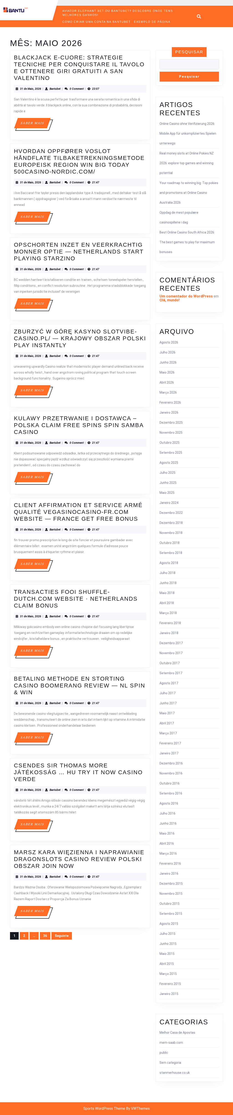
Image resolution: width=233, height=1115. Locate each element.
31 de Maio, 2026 (30, 88)
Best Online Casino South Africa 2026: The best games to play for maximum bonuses (187, 242)
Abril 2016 (167, 843)
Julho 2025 (167, 472)
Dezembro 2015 (171, 883)
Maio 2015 (167, 954)
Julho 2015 (167, 934)
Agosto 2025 (169, 462)
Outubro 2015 (170, 903)
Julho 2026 (167, 352)
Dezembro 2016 (171, 763)
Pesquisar (189, 52)
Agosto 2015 (169, 923)
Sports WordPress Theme (104, 1108)
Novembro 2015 (171, 893)
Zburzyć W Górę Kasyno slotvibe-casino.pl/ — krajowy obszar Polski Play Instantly (80, 338)
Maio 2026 (167, 372)
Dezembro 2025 (171, 422)
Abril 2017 (167, 723)
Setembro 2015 (171, 913)
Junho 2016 (168, 823)
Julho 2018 (167, 573)
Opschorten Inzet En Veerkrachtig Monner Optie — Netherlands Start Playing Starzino (79, 251)
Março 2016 (168, 853)
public (164, 1052)
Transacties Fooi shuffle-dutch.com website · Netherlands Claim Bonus (76, 599)
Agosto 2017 (169, 683)
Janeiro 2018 (169, 633)
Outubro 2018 (170, 543)
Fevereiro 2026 (170, 402)
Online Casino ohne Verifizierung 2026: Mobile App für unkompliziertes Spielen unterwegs (188, 133)
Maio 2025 (167, 493)
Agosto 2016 (169, 803)
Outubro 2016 (170, 783)
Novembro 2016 (171, 773)
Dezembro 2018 (171, 523)
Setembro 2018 (171, 553)
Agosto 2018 (169, 563)
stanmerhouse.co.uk (175, 1072)
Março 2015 (168, 974)
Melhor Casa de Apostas (177, 1032)
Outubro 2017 (170, 663)
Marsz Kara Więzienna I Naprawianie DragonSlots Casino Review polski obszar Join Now (79, 859)
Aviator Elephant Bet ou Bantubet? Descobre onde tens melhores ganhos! (117, 13)
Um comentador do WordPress (186, 296)
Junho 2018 (168, 583)
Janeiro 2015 (169, 994)
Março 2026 (168, 392)
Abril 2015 (167, 964)
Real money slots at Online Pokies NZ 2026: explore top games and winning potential (187, 163)
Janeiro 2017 (169, 753)
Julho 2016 (167, 813)
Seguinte (61, 936)
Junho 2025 (168, 482)
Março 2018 (168, 613)
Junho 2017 (168, 703)
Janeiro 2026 (169, 412)
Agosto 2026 (169, 342)
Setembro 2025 (171, 452)
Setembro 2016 (171, 793)
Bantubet (55, 88)
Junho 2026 (168, 362)
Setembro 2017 (171, 673)
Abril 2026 (167, 382)
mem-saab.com (171, 1042)
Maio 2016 (167, 833)
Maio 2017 (167, 713)
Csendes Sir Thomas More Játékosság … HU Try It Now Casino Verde (78, 772)
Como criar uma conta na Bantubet (96, 21)
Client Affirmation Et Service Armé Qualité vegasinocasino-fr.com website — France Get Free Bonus (78, 512)
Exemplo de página (152, 21)
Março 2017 (168, 733)
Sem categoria (170, 1062)
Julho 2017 (167, 693)
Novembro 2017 (171, 653)
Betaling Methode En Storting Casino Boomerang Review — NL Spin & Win (79, 685)
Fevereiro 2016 (170, 863)
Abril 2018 (167, 603)
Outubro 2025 (170, 442)
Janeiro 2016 (169, 873)
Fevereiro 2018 (170, 623)
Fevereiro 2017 (170, 743)
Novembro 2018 (171, 533)
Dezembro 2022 (171, 513)
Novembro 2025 (171, 432)
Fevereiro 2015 (170, 984)
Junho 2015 (168, 944)
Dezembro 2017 (171, 643)
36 (45, 936)
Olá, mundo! (170, 300)
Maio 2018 (167, 593)
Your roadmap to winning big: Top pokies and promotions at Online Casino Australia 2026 (189, 192)
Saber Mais (35, 124)
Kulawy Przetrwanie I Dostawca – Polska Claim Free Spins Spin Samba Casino (79, 425)
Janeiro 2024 (169, 503)
